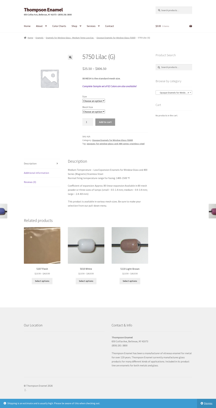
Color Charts (59, 26)
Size (84, 96)
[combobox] (174, 92)
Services (91, 26)
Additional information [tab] (36, 172)
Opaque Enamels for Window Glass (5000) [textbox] (174, 92)
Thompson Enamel (43, 9)
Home (27, 26)
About (39, 26)
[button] (70, 57)
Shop (74, 26)
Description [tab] (30, 163)
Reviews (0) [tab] (30, 182)
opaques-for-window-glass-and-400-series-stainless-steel (116, 143)
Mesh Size (87, 107)
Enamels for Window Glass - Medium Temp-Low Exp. (70, 37)
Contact (109, 26)
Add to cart (105, 122)
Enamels (39, 37)
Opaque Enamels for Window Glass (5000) (116, 37)
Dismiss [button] (208, 403)
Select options (42, 281)
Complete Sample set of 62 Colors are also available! (109, 86)
